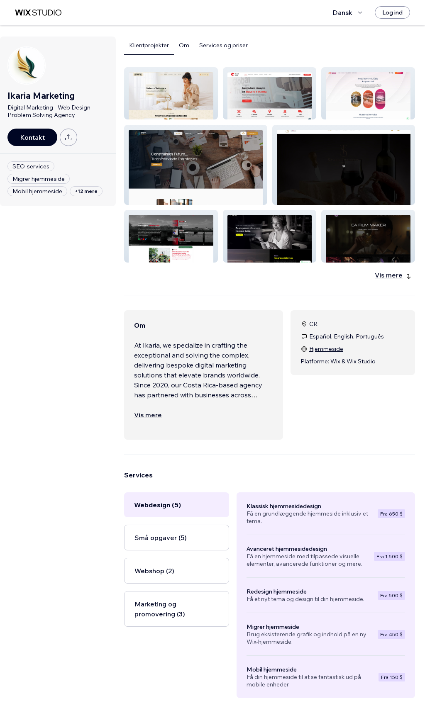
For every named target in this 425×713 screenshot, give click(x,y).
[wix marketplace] (38, 12)
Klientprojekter (149, 45)
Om (184, 45)
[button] (171, 93)
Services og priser (223, 45)
